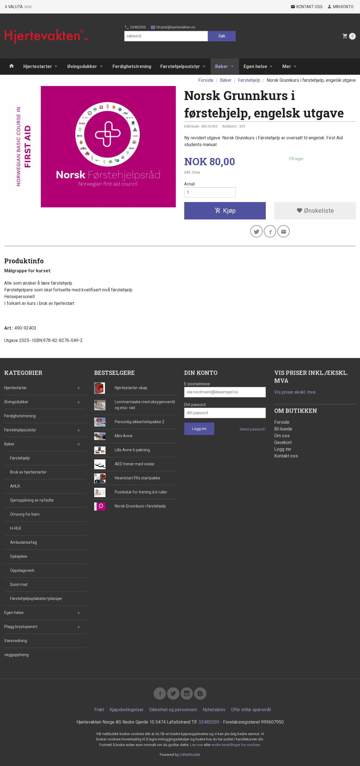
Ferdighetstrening (131, 66)
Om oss (282, 435)
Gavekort (283, 442)
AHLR (15, 486)
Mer (286, 66)
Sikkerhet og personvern (173, 709)
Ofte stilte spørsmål (251, 709)
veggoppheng (16, 654)
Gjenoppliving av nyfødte (32, 500)
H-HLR (15, 528)
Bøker (221, 66)
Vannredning (15, 640)
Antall (189, 184)
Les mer (197, 745)
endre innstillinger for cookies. (236, 745)
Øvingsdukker (82, 66)
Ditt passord (195, 404)
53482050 (137, 27)
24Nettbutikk (190, 755)
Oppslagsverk (22, 570)
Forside (205, 80)
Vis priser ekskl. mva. (295, 392)
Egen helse (255, 66)
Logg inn (282, 449)
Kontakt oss (286, 456)
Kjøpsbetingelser (126, 709)
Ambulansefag (23, 542)
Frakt (99, 709)
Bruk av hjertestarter (28, 472)
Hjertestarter (37, 66)
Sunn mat (19, 584)
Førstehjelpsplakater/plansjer (36, 598)
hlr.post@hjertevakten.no (175, 27)
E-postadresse (197, 384)
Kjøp (229, 210)
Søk (222, 36)
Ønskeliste (318, 210)
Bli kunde (283, 429)
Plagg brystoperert (20, 626)
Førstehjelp (20, 458)
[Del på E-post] (283, 231)
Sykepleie (18, 556)
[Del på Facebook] (270, 231)
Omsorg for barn (25, 514)
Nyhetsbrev (214, 709)
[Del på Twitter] (256, 231)
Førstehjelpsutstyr (180, 66)
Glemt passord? (253, 429)
